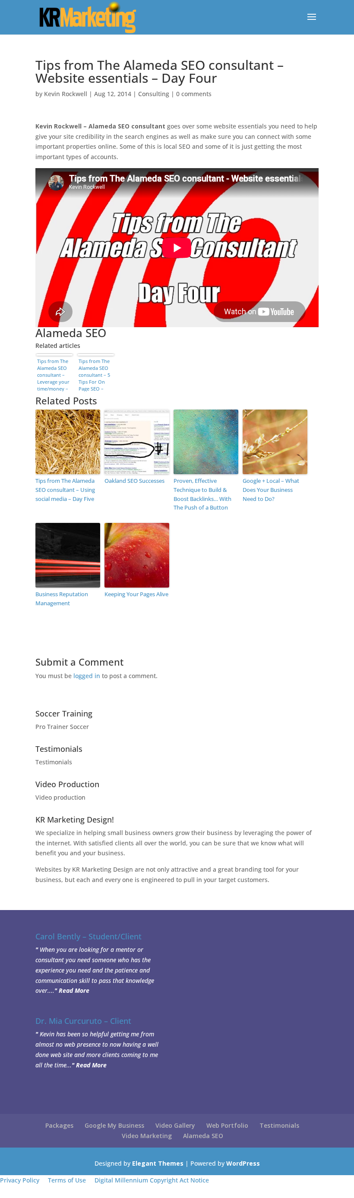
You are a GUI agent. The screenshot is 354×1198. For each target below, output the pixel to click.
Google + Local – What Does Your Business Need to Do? (271, 490)
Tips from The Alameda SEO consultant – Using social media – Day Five (65, 490)
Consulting (153, 94)
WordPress (243, 1163)
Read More (74, 990)
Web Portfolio (227, 1125)
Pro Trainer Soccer (62, 727)
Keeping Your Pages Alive (136, 594)
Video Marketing (147, 1136)
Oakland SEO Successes (134, 481)
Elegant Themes (157, 1163)
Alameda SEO (203, 1136)
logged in (86, 676)
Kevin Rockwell (65, 94)
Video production (60, 797)
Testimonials (53, 762)
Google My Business (114, 1125)
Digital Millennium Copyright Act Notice (152, 1180)
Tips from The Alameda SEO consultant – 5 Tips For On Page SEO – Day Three (94, 374)
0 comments (194, 94)
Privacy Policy (19, 1180)
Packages (59, 1125)
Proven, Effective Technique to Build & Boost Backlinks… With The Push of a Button (202, 494)
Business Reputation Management (61, 598)
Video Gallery (175, 1125)
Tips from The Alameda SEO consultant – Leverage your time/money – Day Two (53, 374)
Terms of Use (67, 1180)
